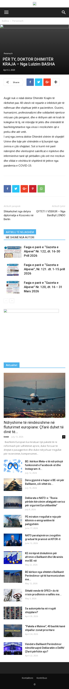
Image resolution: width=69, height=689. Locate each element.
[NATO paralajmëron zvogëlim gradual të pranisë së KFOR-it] (13, 540)
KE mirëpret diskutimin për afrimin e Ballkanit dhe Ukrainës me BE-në (44, 557)
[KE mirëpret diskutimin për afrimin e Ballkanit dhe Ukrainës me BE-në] (13, 557)
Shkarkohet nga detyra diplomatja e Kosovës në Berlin (18, 215)
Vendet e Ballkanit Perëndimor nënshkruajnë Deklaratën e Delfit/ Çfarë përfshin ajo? (44, 648)
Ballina (5, 20)
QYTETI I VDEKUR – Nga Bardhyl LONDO (50, 213)
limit (6, 436)
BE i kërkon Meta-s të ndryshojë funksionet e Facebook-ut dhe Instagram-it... (44, 465)
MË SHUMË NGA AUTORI (20, 237)
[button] (64, 12)
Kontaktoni (27, 678)
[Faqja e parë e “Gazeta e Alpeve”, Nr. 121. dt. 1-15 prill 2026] (13, 269)
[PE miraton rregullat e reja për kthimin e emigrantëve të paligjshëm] (13, 521)
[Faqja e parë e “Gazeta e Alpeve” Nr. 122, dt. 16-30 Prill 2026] (13, 251)
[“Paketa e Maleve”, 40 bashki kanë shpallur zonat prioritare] (13, 630)
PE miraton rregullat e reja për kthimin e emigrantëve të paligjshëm (43, 520)
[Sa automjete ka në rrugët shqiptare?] (13, 613)
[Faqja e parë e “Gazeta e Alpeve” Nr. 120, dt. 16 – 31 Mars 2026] (13, 287)
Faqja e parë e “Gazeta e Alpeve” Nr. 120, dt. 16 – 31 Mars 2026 (43, 287)
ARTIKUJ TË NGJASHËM (20, 232)
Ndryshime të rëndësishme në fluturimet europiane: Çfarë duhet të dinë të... (34, 427)
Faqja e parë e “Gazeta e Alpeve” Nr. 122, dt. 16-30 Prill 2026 (42, 251)
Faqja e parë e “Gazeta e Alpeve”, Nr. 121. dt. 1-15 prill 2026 (44, 269)
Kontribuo (42, 678)
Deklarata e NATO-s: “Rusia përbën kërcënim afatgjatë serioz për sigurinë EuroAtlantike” (45, 501)
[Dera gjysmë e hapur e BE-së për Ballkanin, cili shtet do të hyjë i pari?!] (13, 484)
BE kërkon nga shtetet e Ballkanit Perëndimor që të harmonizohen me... (45, 575)
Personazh (17, 20)
